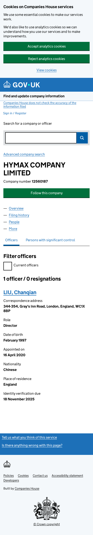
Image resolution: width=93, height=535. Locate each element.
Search (82, 137)
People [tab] (14, 222)
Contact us (40, 475)
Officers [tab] (11, 240)
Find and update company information (34, 96)
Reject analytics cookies (46, 59)
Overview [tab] (16, 208)
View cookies (47, 70)
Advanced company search (24, 154)
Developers (11, 480)
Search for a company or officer (27, 123)
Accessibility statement (67, 475)
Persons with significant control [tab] (50, 240)
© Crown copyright (46, 524)
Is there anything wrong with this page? (32, 445)
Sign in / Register (14, 113)
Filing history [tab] (19, 215)
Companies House (27, 488)
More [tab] (13, 229)
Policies (8, 475)
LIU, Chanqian (19, 292)
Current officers (26, 265)
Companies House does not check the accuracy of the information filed (39, 104)
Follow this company (47, 193)
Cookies (23, 475)
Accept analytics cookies (47, 46)
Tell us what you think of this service (29, 437)
